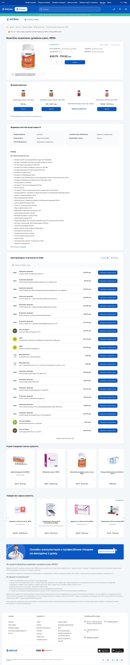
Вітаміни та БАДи (26, 27)
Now (60, 51)
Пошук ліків (40, 636)
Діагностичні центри (43, 628)
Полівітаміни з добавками (69, 48)
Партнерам (12, 625)
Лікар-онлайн (62, 622)
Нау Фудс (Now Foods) (98, 51)
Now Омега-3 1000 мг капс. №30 (106, 100)
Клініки (39, 625)
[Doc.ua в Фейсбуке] (103, 660)
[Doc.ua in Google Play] (118, 650)
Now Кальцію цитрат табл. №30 (23, 100)
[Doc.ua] (7, 9)
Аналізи (39, 633)
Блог (59, 628)
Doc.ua (9, 659)
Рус (121, 2)
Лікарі (39, 622)
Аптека (11, 27)
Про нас (11, 622)
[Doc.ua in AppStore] (104, 650)
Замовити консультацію (107, 551)
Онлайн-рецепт (42, 639)
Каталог (22, 9)
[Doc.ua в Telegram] (112, 660)
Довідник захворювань (66, 625)
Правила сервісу (13, 628)
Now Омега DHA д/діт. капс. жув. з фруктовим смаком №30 (79, 103)
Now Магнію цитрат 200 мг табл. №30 (51, 100)
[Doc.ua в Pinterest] (122, 660)
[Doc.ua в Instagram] (108, 660)
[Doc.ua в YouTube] (117, 660)
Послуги (39, 631)
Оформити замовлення (108, 272)
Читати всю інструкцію (18, 247)
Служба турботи (112, 621)
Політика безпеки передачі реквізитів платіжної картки (64, 633)
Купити (75, 62)
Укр (125, 2)
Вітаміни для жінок (38, 27)
